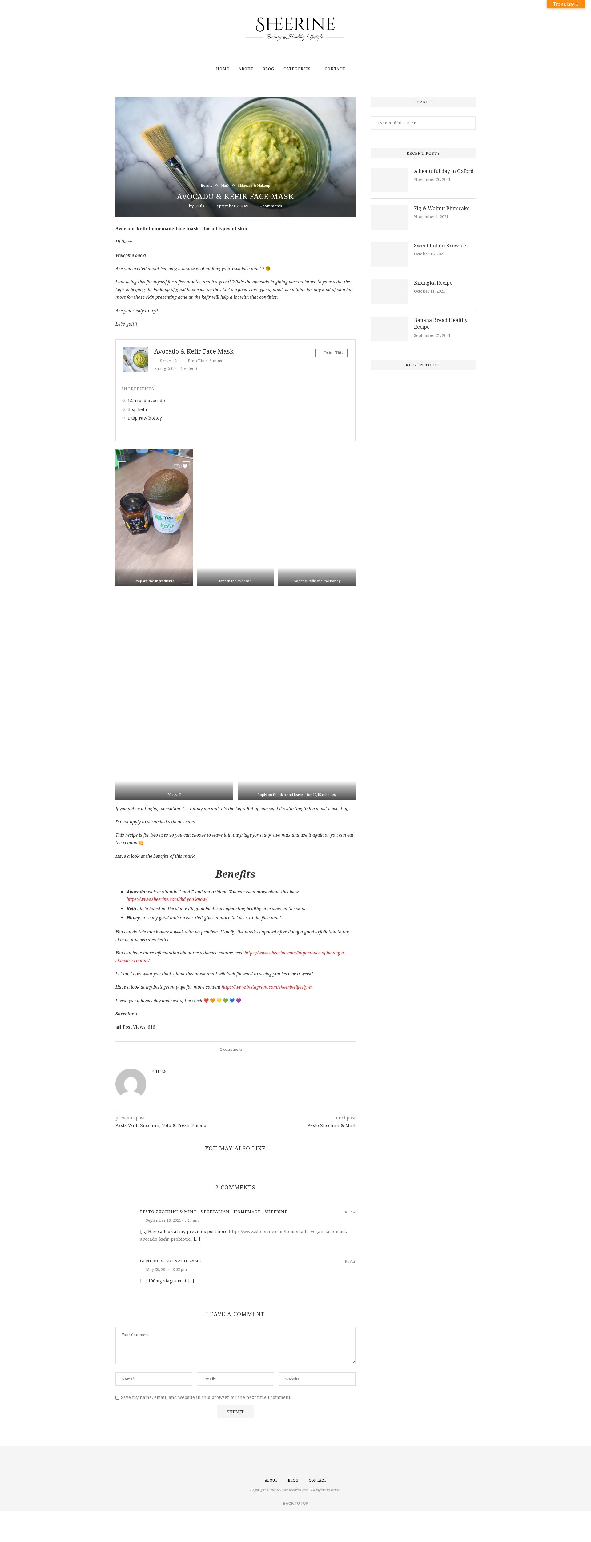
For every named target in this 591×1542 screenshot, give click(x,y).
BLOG (293, 1480)
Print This (334, 352)
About (246, 68)
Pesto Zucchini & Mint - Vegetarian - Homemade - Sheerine (213, 1211)
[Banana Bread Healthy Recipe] (389, 329)
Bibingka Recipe (433, 282)
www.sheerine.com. (294, 1490)
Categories (297, 68)
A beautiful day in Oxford (444, 171)
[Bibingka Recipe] (389, 291)
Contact (335, 68)
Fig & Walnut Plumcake (442, 208)
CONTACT (317, 1480)
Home (222, 68)
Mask (225, 185)
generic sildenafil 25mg (171, 1261)
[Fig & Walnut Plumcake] (389, 217)
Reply (350, 1212)
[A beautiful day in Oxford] (389, 180)
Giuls (199, 206)
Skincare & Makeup (254, 185)
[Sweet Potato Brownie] (389, 254)
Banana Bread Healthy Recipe (441, 323)
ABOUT (271, 1480)
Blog (268, 68)
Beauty (206, 185)
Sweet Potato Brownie (440, 245)
